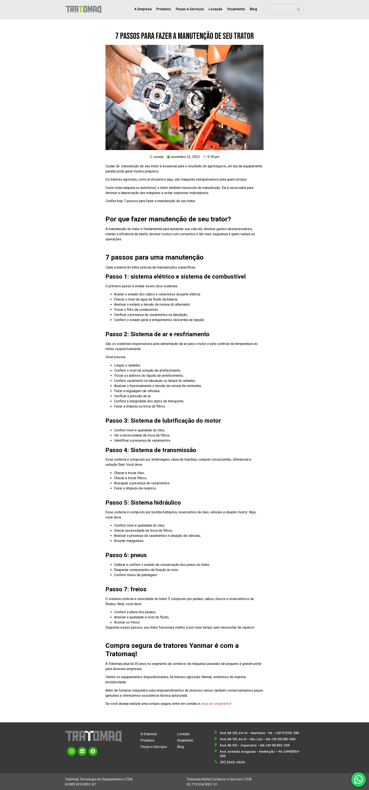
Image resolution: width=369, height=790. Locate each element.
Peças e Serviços (190, 9)
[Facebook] (92, 751)
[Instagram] (71, 751)
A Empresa (143, 9)
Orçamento (236, 9)
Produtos (163, 9)
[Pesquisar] (298, 9)
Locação (216, 9)
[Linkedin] (82, 751)
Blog (253, 9)
